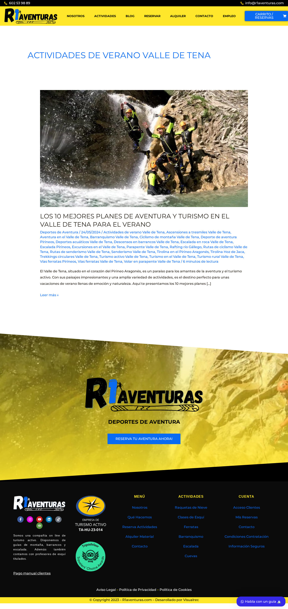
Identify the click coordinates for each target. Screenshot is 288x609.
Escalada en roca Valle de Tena (206, 242)
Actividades (105, 16)
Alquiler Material (139, 537)
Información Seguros (247, 546)
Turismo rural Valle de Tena (220, 257)
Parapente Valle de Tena (147, 247)
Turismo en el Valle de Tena (172, 257)
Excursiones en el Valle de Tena (98, 247)
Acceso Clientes (246, 507)
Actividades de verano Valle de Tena (134, 232)
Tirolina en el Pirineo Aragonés (183, 252)
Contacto (204, 16)
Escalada (191, 546)
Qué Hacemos (140, 517)
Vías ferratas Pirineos (58, 261)
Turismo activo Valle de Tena (123, 257)
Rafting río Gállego (186, 247)
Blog (130, 16)
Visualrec (191, 600)
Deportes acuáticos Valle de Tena (84, 242)
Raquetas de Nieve (191, 507)
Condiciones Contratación (247, 537)
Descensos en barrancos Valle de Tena (146, 242)
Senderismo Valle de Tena (133, 252)
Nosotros (76, 16)
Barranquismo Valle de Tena (114, 237)
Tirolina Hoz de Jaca (227, 252)
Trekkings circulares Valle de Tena (69, 257)
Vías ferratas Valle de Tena (100, 261)
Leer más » (49, 294)
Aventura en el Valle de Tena (64, 237)
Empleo (229, 16)
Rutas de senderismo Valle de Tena (80, 252)
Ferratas (191, 527)
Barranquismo (191, 537)
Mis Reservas (247, 517)
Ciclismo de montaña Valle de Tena (169, 237)
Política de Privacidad (137, 590)
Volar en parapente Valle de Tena (152, 261)
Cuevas (191, 556)
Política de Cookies (176, 590)
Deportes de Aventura (59, 232)
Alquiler (178, 16)
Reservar (152, 16)
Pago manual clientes (32, 573)
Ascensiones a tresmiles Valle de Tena (198, 232)
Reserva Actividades (139, 527)
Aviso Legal (106, 590)
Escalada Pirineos (55, 247)
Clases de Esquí (191, 517)
